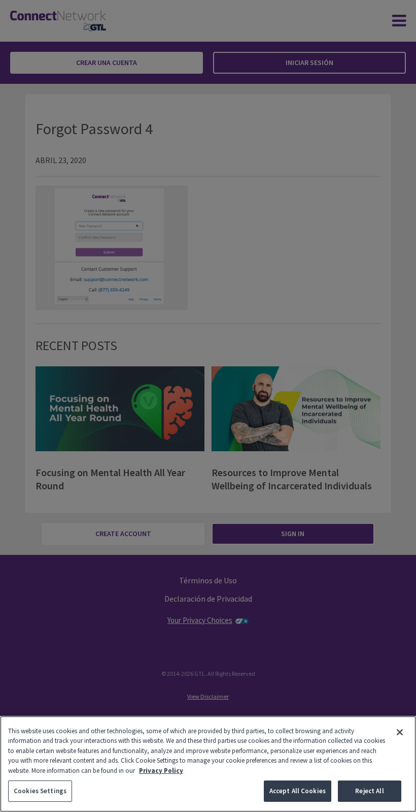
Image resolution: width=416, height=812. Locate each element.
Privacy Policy (161, 770)
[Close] (400, 732)
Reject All (369, 791)
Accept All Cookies (297, 791)
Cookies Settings (40, 791)
